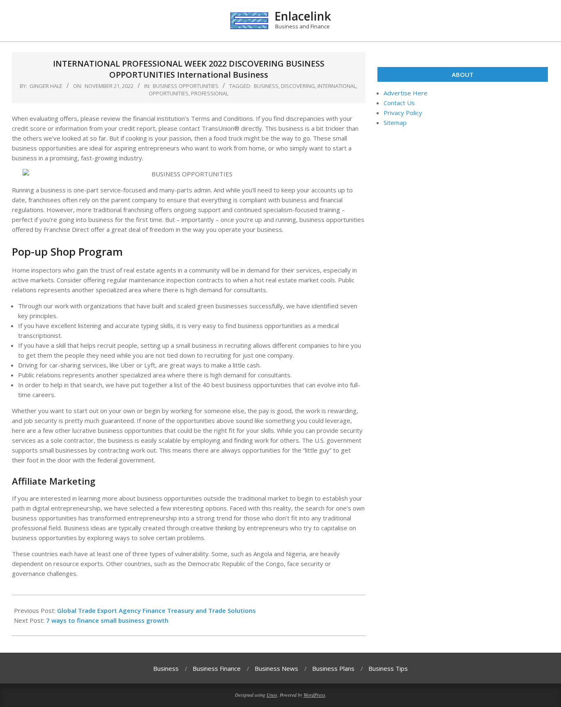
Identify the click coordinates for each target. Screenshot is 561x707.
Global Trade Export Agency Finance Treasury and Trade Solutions (156, 610)
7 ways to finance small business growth (107, 620)
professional (209, 93)
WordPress (314, 694)
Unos (272, 694)
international (336, 86)
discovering (298, 86)
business (266, 86)
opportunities (169, 93)
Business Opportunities (185, 86)
